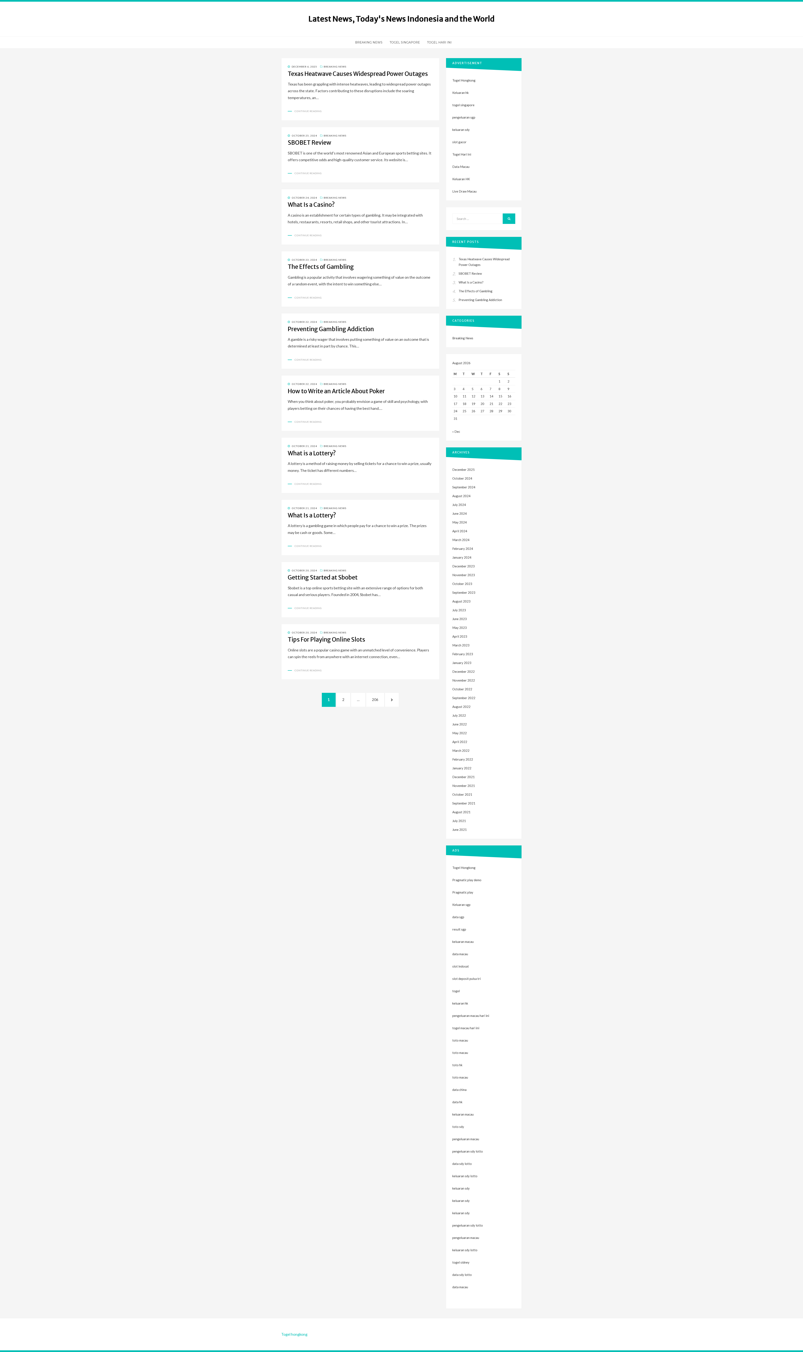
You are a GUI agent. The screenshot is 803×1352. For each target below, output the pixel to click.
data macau (460, 1287)
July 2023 (459, 610)
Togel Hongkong (464, 80)
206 (376, 699)
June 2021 (459, 829)
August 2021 (461, 812)
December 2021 (463, 777)
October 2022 (462, 689)
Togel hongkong (294, 1334)
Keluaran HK (461, 179)
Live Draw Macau (464, 191)
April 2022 (459, 742)
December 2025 (463, 469)
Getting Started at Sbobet (323, 577)
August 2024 (461, 496)
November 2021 (463, 786)
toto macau (460, 1053)
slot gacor (459, 142)
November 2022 (463, 680)
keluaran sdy (461, 129)
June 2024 (459, 513)
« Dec (456, 431)
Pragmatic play (462, 892)
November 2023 (463, 575)
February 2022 (462, 759)
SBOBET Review (309, 142)
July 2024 (459, 505)
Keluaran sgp (461, 904)
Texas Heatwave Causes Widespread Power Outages (358, 74)
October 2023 (462, 584)
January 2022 (461, 768)
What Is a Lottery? (312, 515)
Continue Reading (308, 111)
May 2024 (459, 522)
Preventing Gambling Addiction (331, 329)
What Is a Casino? (311, 204)
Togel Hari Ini (439, 42)
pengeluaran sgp (463, 117)
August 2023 (461, 601)
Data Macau (460, 167)
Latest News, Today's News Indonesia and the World (401, 19)
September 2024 (463, 487)
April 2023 (459, 636)
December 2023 (463, 566)
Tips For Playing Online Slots (326, 639)
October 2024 (462, 478)
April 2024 (459, 531)
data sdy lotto (462, 1275)
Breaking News (368, 42)
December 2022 (463, 671)
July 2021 (459, 821)
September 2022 (463, 698)
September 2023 (463, 592)
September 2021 (463, 803)
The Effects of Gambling (321, 267)
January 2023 (461, 663)
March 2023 (460, 645)
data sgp (458, 917)
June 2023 (459, 619)
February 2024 (462, 548)
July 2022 (459, 715)
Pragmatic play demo (466, 880)
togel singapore (463, 105)
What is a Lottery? (312, 453)
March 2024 (460, 540)
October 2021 (462, 794)
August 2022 (461, 707)
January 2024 (461, 557)
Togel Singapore (405, 42)
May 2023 (459, 627)
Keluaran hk (460, 92)
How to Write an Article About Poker (336, 391)
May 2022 (459, 733)
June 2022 (459, 724)
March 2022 (460, 750)
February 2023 (462, 654)
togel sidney (460, 1262)
